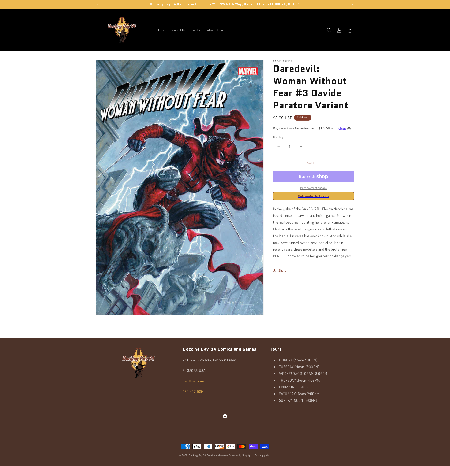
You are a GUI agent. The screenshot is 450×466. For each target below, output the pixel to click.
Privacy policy (263, 455)
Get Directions (193, 381)
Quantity (278, 137)
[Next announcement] (352, 4)
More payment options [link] (313, 187)
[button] (329, 30)
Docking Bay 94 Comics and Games (208, 455)
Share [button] (282, 270)
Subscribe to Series (313, 196)
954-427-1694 (193, 391)
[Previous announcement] (98, 4)
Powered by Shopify (240, 455)
